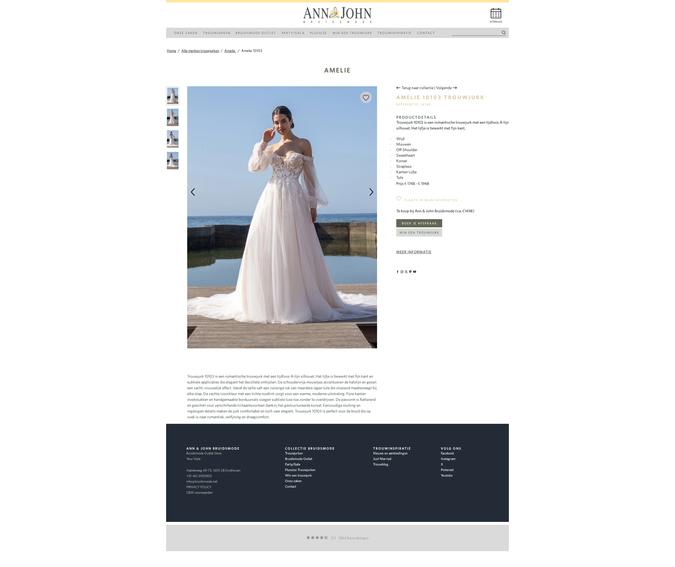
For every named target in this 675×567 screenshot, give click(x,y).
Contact (290, 486)
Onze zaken (293, 481)
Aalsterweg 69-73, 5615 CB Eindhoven (213, 470)
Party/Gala (292, 464)
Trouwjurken (294, 453)
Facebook (447, 453)
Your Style (193, 459)
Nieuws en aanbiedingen (390, 453)
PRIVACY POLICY (198, 487)
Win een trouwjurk (419, 232)
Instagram (448, 459)
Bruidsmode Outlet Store (203, 453)
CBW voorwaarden (199, 492)
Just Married (382, 459)
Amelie (337, 70)
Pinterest (447, 470)
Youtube (446, 475)
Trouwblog (380, 464)
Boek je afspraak (419, 223)
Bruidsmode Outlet (298, 459)
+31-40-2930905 (199, 476)
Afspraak (496, 21)
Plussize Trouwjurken (300, 470)
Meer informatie (413, 252)
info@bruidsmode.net (201, 481)
